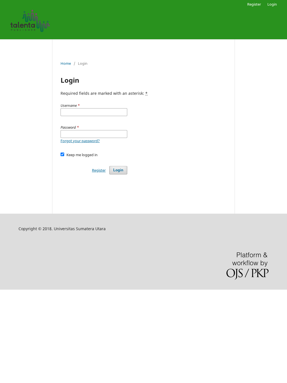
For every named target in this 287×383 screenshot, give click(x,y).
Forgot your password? (80, 140)
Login (272, 4)
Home (66, 63)
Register (254, 4)
